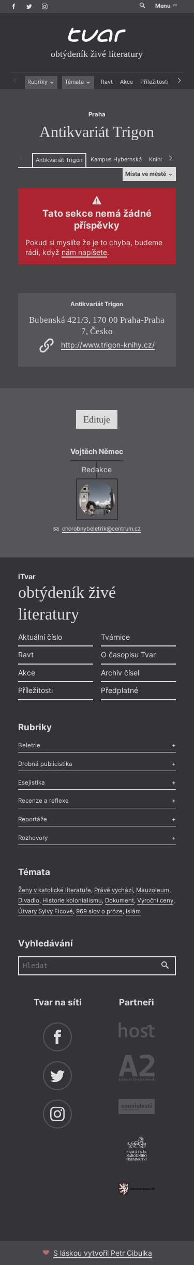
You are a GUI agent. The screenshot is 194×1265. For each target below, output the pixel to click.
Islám (133, 911)
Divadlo (28, 900)
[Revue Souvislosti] (136, 1108)
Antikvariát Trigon (59, 160)
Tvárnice (115, 636)
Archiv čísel (120, 672)
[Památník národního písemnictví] (136, 1149)
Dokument (119, 900)
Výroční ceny (155, 900)
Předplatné (119, 690)
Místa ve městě (146, 174)
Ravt (107, 82)
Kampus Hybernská (116, 159)
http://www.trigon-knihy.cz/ (108, 344)
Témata (75, 82)
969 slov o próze (99, 911)
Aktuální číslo (40, 636)
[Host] (136, 1031)
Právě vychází (113, 890)
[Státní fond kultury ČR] (136, 1189)
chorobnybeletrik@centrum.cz (101, 528)
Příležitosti (154, 82)
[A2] (136, 1070)
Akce (126, 82)
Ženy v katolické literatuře (54, 890)
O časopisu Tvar (128, 654)
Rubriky (38, 82)
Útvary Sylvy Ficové (45, 911)
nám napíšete (84, 252)
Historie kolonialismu (72, 900)
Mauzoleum (152, 890)
